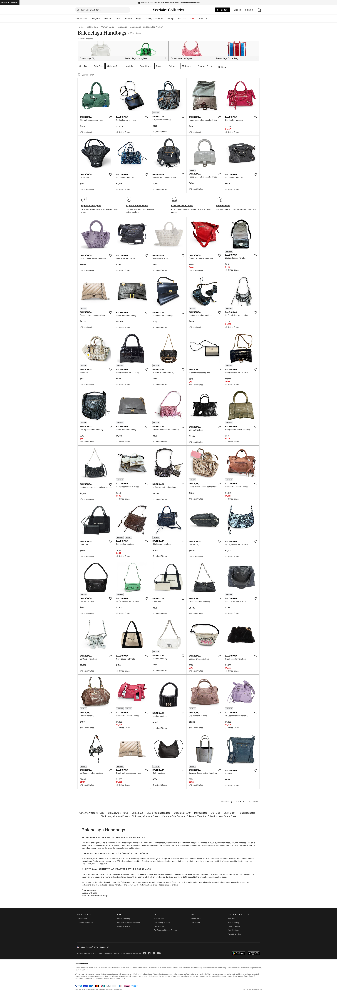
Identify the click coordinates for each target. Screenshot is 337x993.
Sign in (237, 9)
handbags (119, 885)
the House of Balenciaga (130, 858)
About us (231, 918)
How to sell (158, 918)
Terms (116, 953)
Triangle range (89, 890)
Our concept (82, 918)
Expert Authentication (137, 205)
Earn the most (223, 205)
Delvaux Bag (200, 813)
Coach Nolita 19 (182, 813)
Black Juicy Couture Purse (114, 816)
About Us (203, 18)
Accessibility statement (86, 953)
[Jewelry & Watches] (165, 19)
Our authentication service (128, 922)
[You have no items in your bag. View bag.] (259, 10)
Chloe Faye (137, 813)
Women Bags (107, 26)
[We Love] (188, 19)
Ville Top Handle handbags (95, 895)
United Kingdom (87, 989)
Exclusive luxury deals (182, 205)
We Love (182, 18)
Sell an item (222, 9)
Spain (116, 989)
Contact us (195, 922)
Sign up (249, 9)
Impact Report (234, 926)
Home (80, 26)
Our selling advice (162, 922)
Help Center (196, 918)
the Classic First (222, 845)
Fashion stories (234, 934)
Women (107, 18)
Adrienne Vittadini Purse (92, 813)
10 (250, 801)
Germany (109, 989)
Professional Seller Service (165, 930)
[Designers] (102, 19)
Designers (95, 18)
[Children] (134, 19)
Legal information (105, 953)
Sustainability (233, 922)
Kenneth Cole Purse (172, 816)
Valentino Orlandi (206, 816)
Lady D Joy (229, 813)
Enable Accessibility (9, 2)
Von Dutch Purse (227, 816)
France (77, 989)
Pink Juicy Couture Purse (145, 816)
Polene (190, 816)
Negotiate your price (91, 205)
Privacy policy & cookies (131, 953)
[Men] (122, 19)
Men (118, 18)
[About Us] (209, 19)
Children (128, 18)
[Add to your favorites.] (110, 117)
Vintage (170, 18)
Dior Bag (215, 813)
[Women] (113, 19)
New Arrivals (81, 18)
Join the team (233, 930)
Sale (192, 18)
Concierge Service (85, 922)
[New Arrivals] (89, 19)
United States (99, 989)
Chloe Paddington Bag (158, 813)
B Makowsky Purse (118, 813)
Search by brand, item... (91, 9)
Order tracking (123, 918)
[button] (259, 10)
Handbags (122, 26)
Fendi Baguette (247, 813)
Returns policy (123, 926)
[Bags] (143, 19)
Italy (121, 989)
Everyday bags (89, 892)
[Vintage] (176, 19)
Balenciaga (92, 26)
